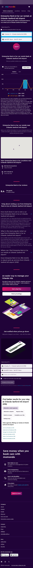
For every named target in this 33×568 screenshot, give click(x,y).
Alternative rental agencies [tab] (10, 408)
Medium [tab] (14, 71)
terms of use (20, 385)
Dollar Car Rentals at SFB (9, 438)
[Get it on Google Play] (5, 555)
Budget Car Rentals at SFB (9, 432)
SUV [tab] (20, 71)
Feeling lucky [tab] (7, 418)
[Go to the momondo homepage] (10, 6)
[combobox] (6, 27)
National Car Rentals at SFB (9, 430)
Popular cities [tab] (19, 411)
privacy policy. (28, 385)
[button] (2, 6)
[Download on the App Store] (14, 555)
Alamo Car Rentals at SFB (9, 436)
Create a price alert (22, 485)
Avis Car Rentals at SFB (8, 427)
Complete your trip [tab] (19, 415)
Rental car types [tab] (8, 415)
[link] (16, 289)
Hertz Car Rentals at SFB (9, 434)
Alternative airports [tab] (9, 411)
